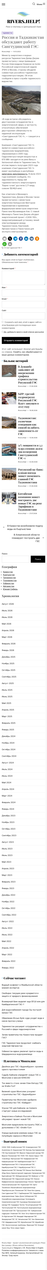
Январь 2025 (8, 729)
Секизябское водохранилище (13, 1199)
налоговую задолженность (14, 174)
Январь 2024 (8, 809)
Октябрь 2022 (8, 908)
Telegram (17, 1248)
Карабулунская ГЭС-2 (27, 1167)
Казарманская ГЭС (31, 1159)
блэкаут (41, 1225)
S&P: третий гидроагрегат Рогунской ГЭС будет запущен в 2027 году (28, 400)
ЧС (16, 1219)
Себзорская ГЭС (30, 1196)
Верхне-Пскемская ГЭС (11, 1156)
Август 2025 (8, 683)
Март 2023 (7, 875)
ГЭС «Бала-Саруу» (32, 1156)
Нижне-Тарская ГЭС (36, 1182)
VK (24, 1248)
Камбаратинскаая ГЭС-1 (27, 1161)
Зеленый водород (17, 1253)
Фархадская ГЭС (30, 1216)
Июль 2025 (7, 690)
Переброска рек (8, 1190)
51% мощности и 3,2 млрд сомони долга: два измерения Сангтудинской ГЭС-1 (30, 451)
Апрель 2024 (8, 789)
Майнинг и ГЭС (38, 1176)
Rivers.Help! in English (34, 1248)
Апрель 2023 (8, 868)
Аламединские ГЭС (33, 1147)
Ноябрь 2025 (8, 663)
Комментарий (9, 268)
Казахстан (8, 572)
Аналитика (6, 1150)
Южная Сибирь (10, 589)
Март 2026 (7, 637)
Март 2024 (7, 796)
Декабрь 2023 (8, 815)
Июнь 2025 (7, 696)
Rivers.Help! (23, 21)
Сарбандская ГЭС (25, 1193)
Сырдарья (15, 1205)
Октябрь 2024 (8, 749)
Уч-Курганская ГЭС (9, 1216)
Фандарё (20, 1216)
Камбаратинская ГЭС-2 (11, 1164)
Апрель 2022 (8, 948)
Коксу (8, 1173)
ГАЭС (23, 1156)
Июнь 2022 (7, 934)
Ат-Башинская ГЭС (18, 1150)
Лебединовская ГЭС (23, 1176)
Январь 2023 (8, 888)
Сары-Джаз (19, 1196)
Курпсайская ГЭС (8, 1176)
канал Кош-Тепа (8, 1228)
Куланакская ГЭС (38, 1173)
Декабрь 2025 (8, 657)
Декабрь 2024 (8, 736)
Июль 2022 (7, 928)
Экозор (5, 1255)
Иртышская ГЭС (17, 1159)
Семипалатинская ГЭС (10, 1202)
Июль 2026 (7, 610)
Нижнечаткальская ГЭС (11, 1185)
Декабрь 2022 (8, 895)
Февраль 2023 (8, 881)
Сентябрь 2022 (9, 915)
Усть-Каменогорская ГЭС (35, 1213)
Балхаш (29, 1150)
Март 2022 (7, 954)
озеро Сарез (19, 1228)
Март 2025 (7, 716)
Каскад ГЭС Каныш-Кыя (26, 1170)
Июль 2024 (7, 769)
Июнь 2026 (7, 617)
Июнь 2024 (7, 776)
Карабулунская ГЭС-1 (10, 1167)
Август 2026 (8, 604)
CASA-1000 (6, 1147)
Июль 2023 (7, 848)
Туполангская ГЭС (9, 1211)
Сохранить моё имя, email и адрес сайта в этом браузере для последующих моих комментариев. (21, 325)
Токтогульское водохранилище (29, 1208)
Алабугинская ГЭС (18, 1147)
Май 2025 (6, 703)
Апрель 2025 (8, 710)
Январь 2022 (8, 967)
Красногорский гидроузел (21, 1173)
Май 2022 (6, 941)
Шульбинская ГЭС (28, 1222)
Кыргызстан (9, 574)
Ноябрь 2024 (8, 743)
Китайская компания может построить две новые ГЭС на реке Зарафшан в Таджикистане (30, 501)
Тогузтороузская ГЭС (33, 1205)
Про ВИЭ (5, 1253)
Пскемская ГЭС (21, 1190)
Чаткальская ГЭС (24, 1219)
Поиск (4, 554)
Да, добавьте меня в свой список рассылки (23, 332)
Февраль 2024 (8, 802)
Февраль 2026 (8, 643)
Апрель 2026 (8, 630)
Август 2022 (8, 921)
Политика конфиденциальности (15, 1250)
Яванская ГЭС (32, 1225)
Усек (23, 1213)
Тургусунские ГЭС (23, 1211)
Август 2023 (8, 842)
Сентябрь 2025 (9, 676)
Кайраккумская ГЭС (9, 1161)
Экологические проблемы (15, 1225)
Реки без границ (33, 1190)
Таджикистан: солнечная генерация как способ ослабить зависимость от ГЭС (28, 426)
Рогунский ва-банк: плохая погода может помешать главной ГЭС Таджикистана (30, 476)
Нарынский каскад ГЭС (24, 1179)
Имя (4, 287)
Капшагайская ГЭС (27, 1164)
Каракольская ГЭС (9, 1170)
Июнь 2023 (7, 855)
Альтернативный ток (34, 1253)
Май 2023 (6, 862)
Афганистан (8, 586)
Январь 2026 (8, 650)
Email (5, 299)
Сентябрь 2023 (9, 835)
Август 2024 (8, 762)
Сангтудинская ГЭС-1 (14, 248)
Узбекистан (8, 583)
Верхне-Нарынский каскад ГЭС (32, 1153)
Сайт (4, 310)
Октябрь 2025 (8, 670)
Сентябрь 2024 (9, 756)
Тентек (22, 1205)
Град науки (13, 1255)
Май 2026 (6, 624)
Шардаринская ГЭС (12, 1222)
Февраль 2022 (8, 961)
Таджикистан (9, 577)
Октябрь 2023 (8, 829)
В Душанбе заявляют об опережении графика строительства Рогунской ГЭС (27, 374)
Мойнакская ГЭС (8, 1179)
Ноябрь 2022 (8, 901)
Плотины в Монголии (20, 1061)
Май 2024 (6, 782)
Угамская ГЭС (15, 1213)
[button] (4, 239)
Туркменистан (10, 580)
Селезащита (30, 1199)
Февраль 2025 (8, 723)
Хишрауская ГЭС (8, 1219)
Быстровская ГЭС (12, 1153)
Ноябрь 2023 (8, 822)
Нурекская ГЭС (26, 1185)
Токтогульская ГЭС (9, 1208)
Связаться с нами (36, 1250)
